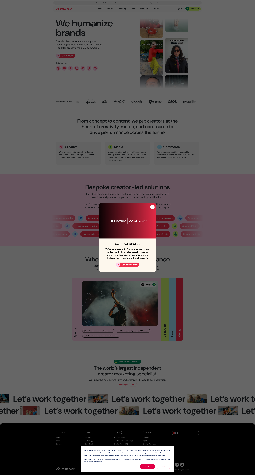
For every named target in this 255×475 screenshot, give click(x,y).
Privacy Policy (160, 455)
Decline (163, 466)
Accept (147, 466)
